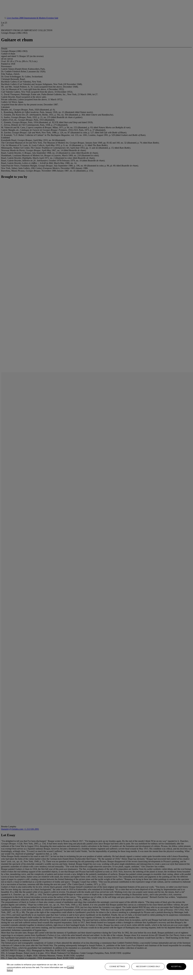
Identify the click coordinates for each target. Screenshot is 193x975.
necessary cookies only (148, 967)
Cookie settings (117, 967)
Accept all (176, 967)
